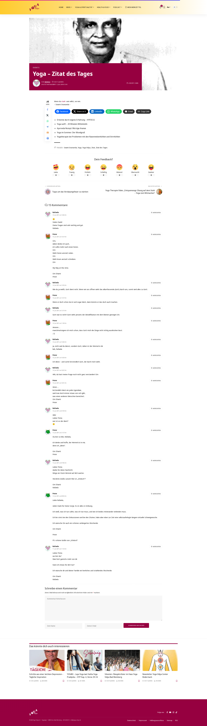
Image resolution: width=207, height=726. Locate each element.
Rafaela (47, 82)
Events (36, 67)
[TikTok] (176, 712)
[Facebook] (167, 712)
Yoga (79, 147)
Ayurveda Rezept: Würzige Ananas (71, 128)
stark (63, 101)
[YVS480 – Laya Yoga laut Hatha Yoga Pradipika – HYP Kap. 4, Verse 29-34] (84, 660)
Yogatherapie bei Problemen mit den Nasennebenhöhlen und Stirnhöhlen (88, 136)
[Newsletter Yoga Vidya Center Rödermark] (160, 660)
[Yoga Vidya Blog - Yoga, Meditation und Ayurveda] (34, 7)
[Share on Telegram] (48, 127)
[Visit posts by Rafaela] (36, 83)
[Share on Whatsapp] (48, 121)
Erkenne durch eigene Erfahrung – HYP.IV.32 (76, 119)
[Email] (48, 132)
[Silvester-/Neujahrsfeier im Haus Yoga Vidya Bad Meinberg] (122, 660)
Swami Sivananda (70, 147)
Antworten (157, 212)
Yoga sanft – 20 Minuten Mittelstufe (72, 124)
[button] (164, 7)
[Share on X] (48, 115)
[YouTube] (170, 712)
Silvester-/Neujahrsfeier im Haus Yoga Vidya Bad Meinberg (121, 675)
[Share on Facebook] (48, 110)
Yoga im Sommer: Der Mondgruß (71, 132)
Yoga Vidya (86, 147)
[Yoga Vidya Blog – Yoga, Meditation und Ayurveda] (33, 712)
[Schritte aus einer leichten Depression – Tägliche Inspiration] (47, 660)
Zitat (93, 147)
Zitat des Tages (101, 147)
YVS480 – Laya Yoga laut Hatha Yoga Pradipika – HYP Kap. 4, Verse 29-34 (82, 675)
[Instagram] (173, 712)
